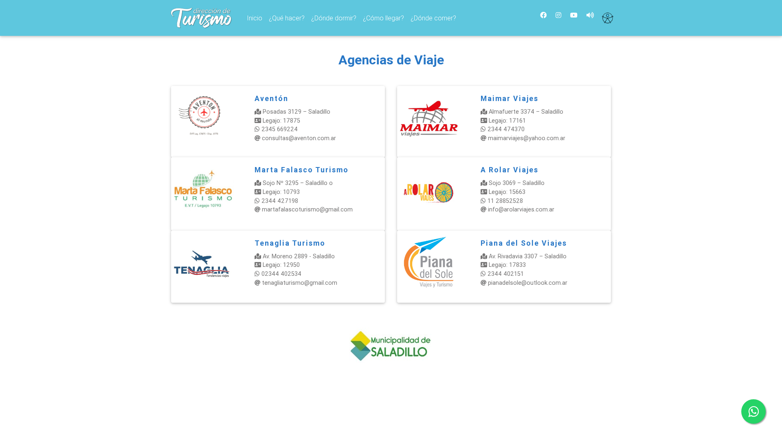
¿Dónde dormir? (333, 18)
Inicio (256, 17)
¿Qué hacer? (287, 18)
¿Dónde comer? (433, 18)
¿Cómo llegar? (383, 18)
